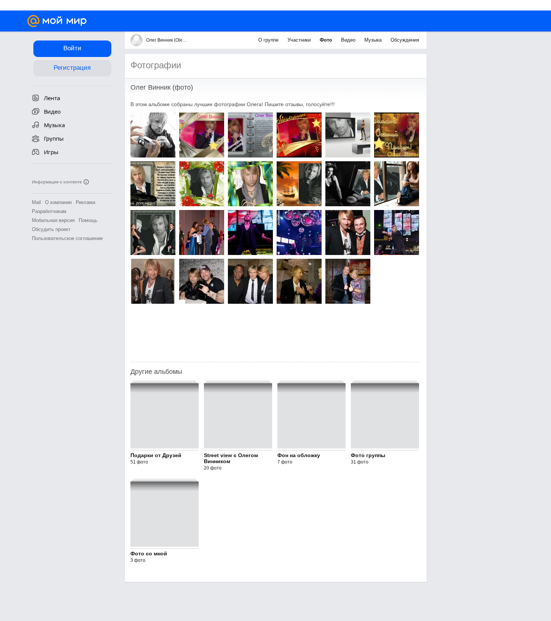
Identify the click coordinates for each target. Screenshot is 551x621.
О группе (269, 40)
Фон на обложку (298, 455)
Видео (349, 40)
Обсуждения (405, 40)
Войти (72, 48)
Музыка (373, 40)
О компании (58, 202)
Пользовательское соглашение (67, 238)
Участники (299, 40)
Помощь (88, 220)
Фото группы (368, 455)
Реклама (85, 202)
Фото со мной (148, 553)
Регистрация (72, 67)
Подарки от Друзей (155, 455)
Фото (327, 40)
